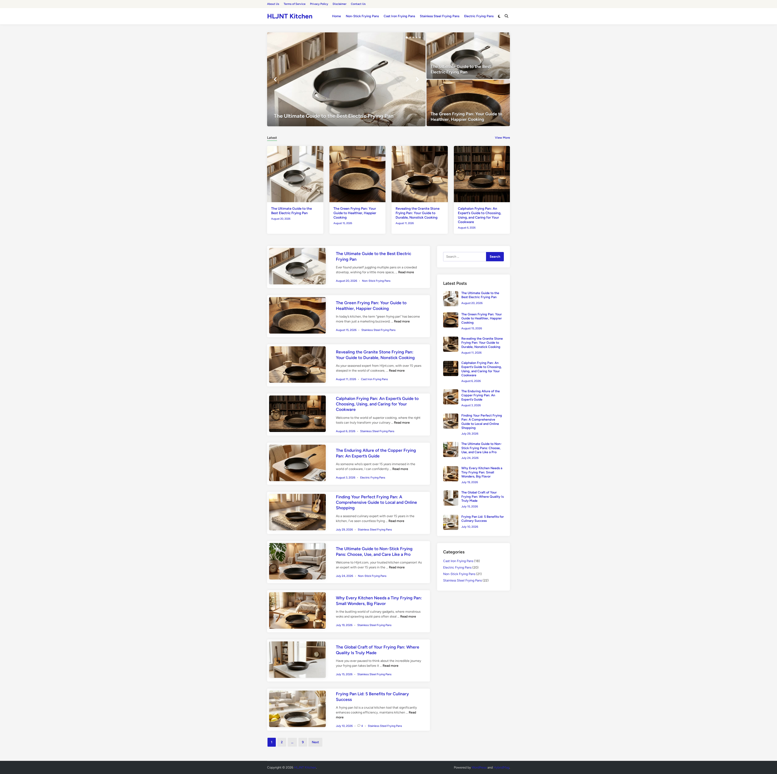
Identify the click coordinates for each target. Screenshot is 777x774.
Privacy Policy (319, 4)
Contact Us (358, 4)
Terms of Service (295, 4)
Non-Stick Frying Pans (362, 16)
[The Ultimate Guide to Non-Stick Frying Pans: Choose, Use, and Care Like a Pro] (450, 444)
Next (315, 742)
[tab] (272, 137)
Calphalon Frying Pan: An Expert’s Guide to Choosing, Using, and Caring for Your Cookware (377, 404)
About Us (273, 4)
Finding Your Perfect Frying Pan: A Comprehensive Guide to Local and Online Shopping (376, 502)
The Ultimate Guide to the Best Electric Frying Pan (480, 295)
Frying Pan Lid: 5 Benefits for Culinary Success (482, 519)
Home (336, 16)
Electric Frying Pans (479, 16)
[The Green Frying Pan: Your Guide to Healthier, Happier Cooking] (468, 103)
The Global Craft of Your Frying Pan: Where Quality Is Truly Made (482, 496)
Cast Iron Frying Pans (399, 16)
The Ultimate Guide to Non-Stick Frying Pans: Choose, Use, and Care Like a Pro (481, 448)
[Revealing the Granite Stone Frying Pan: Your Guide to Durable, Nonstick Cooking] (420, 174)
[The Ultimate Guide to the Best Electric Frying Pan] (346, 79)
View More (502, 137)
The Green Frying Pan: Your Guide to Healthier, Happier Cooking (354, 212)
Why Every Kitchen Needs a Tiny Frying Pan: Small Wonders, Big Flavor (481, 472)
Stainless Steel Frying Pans (439, 16)
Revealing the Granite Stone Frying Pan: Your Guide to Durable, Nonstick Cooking (417, 212)
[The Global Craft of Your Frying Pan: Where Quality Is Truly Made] (450, 493)
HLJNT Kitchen (289, 16)
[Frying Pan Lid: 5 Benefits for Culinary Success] (450, 517)
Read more (406, 272)
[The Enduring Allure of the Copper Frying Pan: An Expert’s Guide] (450, 391)
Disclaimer (339, 4)
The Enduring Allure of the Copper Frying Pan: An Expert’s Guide (480, 395)
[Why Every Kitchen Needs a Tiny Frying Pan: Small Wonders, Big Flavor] (450, 468)
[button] (407, 37)
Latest (272, 138)
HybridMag (501, 767)
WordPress (479, 767)
